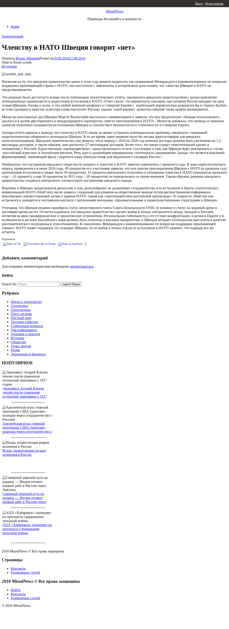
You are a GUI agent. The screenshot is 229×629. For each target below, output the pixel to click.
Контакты (18, 568)
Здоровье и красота (25, 334)
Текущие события (24, 322)
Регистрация (214, 3)
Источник (9, 66)
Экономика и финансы (28, 354)
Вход (199, 3)
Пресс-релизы (21, 314)
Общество (18, 342)
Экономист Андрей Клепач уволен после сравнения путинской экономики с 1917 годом (24, 394)
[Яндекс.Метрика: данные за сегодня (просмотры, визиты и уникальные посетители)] (36, 614)
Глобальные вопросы (27, 326)
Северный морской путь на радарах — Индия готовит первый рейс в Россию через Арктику (24, 500)
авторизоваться (81, 266)
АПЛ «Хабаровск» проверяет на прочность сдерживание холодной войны (27, 529)
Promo (15, 350)
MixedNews (114, 11)
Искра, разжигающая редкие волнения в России (24, 452)
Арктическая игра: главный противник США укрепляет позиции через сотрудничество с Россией (27, 429)
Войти (16, 590)
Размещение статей (25, 572)
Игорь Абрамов (27, 58)
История (17, 338)
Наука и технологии (26, 302)
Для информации (24, 330)
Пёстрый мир (21, 318)
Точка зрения (21, 346)
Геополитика (11, 36)
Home (15, 26)
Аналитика (19, 306)
